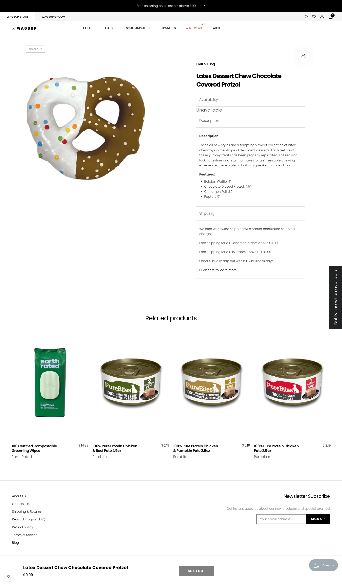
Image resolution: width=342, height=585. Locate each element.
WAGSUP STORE (17, 17)
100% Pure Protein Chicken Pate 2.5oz (276, 448)
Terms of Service (25, 535)
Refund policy (22, 527)
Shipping (206, 213)
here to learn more (222, 270)
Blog (15, 542)
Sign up (318, 519)
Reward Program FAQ (28, 519)
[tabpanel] (87, 124)
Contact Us (20, 504)
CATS (108, 28)
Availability (208, 99)
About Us (19, 496)
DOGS (87, 28)
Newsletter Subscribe (307, 496)
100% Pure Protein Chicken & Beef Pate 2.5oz (114, 448)
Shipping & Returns (27, 511)
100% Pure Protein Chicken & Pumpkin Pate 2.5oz (195, 448)
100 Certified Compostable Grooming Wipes (34, 448)
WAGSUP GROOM (53, 17)
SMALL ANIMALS (136, 28)
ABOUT (218, 28)
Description (209, 120)
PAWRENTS (168, 28)
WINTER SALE (194, 27)
